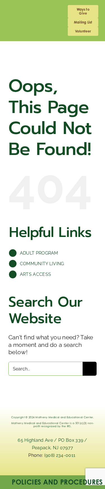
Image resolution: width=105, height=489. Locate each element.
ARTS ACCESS (35, 274)
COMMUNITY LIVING (42, 263)
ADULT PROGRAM (39, 253)
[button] (52, 482)
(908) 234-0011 (60, 455)
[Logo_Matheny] (77, 49)
